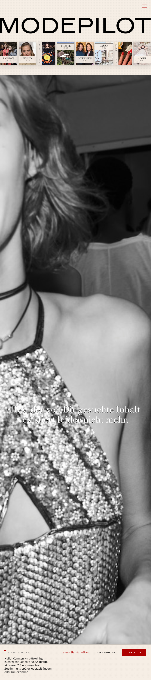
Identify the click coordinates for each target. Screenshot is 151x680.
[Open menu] (144, 6)
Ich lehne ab (106, 652)
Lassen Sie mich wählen (75, 652)
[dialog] (75, 661)
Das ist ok (134, 652)
